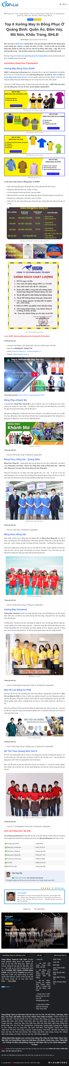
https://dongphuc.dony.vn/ (21, 354)
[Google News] (39, 909)
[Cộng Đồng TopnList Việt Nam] (9, 4)
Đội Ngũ (56, 965)
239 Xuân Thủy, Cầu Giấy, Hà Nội (43, 965)
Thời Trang (19, 14)
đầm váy (56, 74)
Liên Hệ (56, 962)
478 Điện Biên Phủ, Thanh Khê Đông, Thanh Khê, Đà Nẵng (43, 974)
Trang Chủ (10, 14)
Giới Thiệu (57, 959)
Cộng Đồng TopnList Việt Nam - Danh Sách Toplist (27, 1062)
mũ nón (24, 77)
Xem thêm (12, 981)
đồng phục (19, 44)
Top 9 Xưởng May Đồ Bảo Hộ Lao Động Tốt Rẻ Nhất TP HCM (21, 931)
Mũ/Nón (26, 14)
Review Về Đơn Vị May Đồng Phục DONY (31, 395)
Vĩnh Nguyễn (25, 39)
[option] (34, 931)
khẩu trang (17, 77)
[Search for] (60, 5)
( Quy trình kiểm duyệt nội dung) (35, 878)
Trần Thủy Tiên (17, 873)
